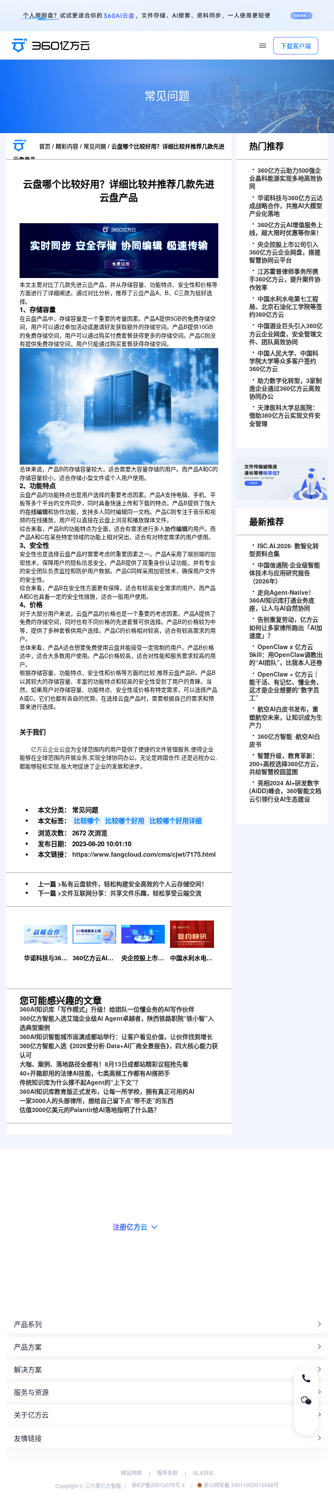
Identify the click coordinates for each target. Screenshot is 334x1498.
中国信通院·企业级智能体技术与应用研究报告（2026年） (284, 573)
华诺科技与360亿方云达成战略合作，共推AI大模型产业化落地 (286, 206)
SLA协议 (203, 1472)
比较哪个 (87, 820)
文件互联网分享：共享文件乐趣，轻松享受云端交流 (131, 892)
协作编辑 (176, 528)
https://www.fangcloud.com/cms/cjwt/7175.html (144, 854)
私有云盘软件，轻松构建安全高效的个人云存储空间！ (134, 883)
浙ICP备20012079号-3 (158, 1484)
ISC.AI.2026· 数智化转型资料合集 (284, 549)
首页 (44, 146)
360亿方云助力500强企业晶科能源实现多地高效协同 (285, 178)
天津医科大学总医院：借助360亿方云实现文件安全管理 (285, 415)
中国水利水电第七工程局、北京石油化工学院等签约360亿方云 (285, 306)
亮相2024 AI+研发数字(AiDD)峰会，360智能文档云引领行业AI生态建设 (285, 791)
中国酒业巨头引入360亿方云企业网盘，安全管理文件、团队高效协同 (286, 333)
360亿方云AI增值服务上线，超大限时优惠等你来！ (286, 228)
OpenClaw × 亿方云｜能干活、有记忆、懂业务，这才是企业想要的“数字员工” (285, 686)
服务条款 (167, 1472)
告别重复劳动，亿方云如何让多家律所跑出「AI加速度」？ (285, 627)
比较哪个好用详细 (176, 820)
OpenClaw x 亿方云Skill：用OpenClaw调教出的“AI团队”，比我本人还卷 (286, 655)
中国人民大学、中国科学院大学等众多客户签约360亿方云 (283, 361)
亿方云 (39, 749)
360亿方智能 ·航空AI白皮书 (284, 740)
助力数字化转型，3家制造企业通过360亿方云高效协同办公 (285, 388)
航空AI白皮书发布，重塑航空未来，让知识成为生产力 (285, 717)
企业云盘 (59, 749)
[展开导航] (262, 45)
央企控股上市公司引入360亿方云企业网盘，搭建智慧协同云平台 (285, 252)
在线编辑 (36, 511)
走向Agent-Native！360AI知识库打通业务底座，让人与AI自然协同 (281, 600)
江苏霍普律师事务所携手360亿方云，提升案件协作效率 (285, 279)
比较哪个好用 (124, 820)
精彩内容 (67, 146)
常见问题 (95, 146)
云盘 (87, 284)
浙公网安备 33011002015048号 (240, 1484)
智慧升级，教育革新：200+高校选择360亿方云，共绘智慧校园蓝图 (285, 763)
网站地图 (131, 1472)
